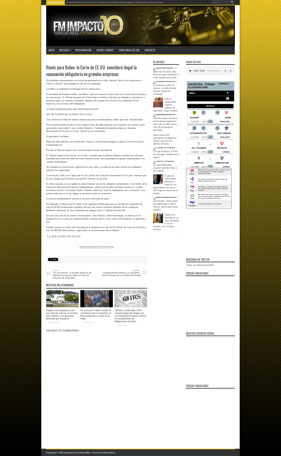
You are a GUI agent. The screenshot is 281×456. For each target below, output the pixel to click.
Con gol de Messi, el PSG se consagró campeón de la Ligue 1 (166, 154)
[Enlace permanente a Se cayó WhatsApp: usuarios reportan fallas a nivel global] (165, 161)
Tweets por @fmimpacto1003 (200, 265)
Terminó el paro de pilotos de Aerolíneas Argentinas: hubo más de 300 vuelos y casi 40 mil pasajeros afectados (165, 124)
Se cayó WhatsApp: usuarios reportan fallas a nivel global (165, 168)
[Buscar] (232, 2)
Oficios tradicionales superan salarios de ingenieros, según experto (165, 105)
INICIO (51, 50)
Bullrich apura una (75, 2)
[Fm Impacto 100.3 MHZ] (87, 38)
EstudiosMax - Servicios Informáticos (96, 452)
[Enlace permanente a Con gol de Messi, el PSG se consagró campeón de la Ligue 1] (165, 147)
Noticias (64, 50)
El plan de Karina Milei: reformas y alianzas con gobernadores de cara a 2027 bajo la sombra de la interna (165, 185)
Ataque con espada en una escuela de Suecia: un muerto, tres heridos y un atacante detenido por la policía (62, 314)
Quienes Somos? (105, 50)
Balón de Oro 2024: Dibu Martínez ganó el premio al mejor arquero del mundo (165, 74)
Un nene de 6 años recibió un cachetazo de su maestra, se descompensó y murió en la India (95, 314)
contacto (150, 50)
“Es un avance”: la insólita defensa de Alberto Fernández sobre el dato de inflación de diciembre (72, 274)
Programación (83, 50)
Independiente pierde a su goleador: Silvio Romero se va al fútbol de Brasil (121, 273)
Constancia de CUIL (129, 50)
